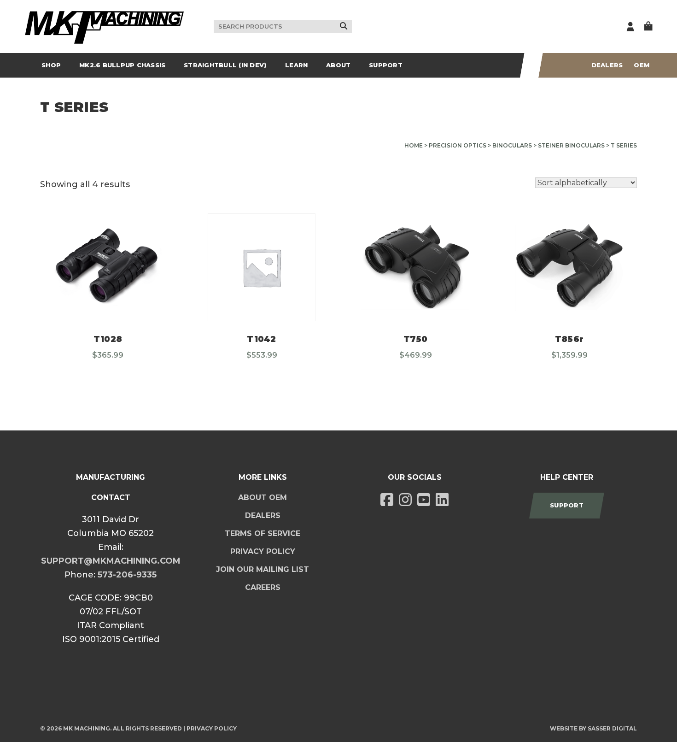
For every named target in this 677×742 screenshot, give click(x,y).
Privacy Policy (262, 551)
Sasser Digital (612, 728)
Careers (262, 587)
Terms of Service (262, 533)
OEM (641, 65)
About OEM (262, 497)
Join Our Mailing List (262, 569)
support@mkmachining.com (111, 561)
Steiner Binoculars (571, 145)
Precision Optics (457, 145)
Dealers (607, 65)
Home (413, 145)
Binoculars (512, 145)
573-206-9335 (127, 575)
